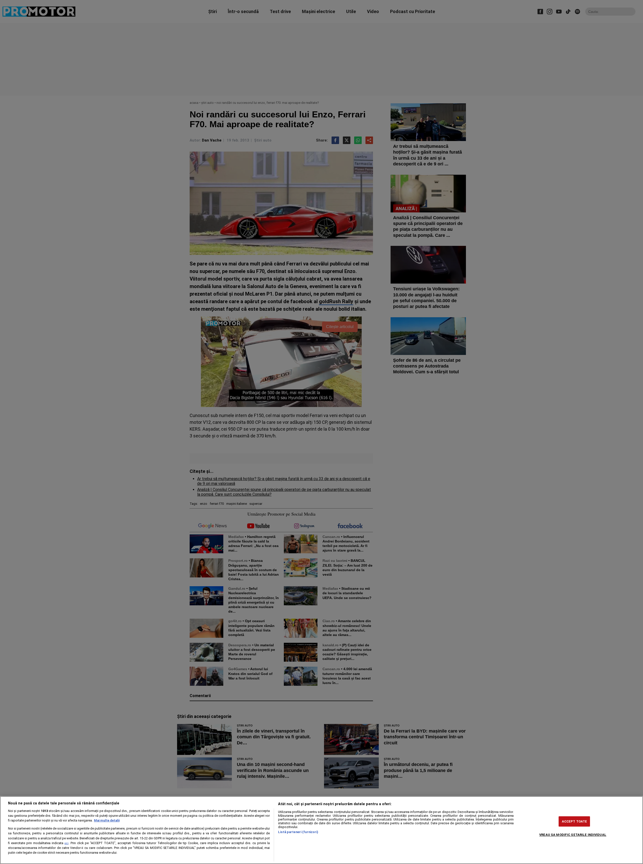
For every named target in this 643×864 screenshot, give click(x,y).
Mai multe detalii (107, 820)
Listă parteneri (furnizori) (298, 832)
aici (67, 843)
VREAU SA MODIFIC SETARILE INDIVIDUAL (572, 835)
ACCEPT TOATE (574, 821)
